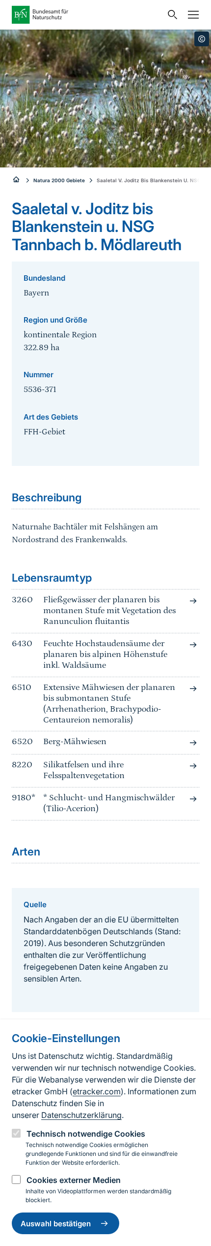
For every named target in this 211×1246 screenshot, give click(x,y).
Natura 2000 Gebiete (59, 180)
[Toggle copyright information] (201, 38)
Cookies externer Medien (73, 1180)
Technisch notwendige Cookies (85, 1134)
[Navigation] (191, 15)
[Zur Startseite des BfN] (87, 14)
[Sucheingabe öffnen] (170, 15)
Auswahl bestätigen (56, 1223)
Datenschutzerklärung (81, 1115)
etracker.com (97, 1091)
